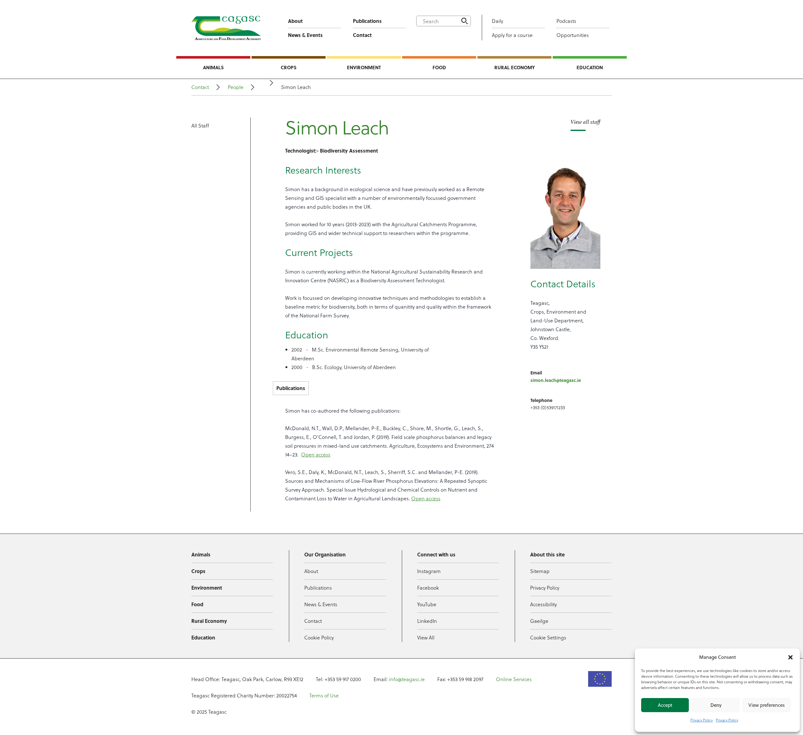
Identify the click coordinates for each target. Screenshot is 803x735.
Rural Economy (514, 67)
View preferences (766, 705)
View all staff (585, 121)
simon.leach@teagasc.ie (555, 380)
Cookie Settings (548, 637)
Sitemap (540, 571)
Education (590, 67)
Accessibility (543, 604)
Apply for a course (512, 35)
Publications (367, 20)
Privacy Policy (701, 720)
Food (439, 67)
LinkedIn (427, 620)
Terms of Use (324, 695)
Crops (288, 67)
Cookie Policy (319, 637)
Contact (362, 35)
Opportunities (572, 35)
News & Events (305, 35)
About (295, 20)
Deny (715, 705)
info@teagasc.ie (407, 679)
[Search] (464, 21)
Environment (364, 67)
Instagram (429, 571)
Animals (213, 67)
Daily (497, 20)
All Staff (200, 125)
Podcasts (566, 20)
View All (425, 637)
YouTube (426, 604)
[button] (790, 657)
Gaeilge (539, 620)
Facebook (428, 587)
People (235, 87)
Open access (315, 454)
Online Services (514, 679)
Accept (665, 705)
